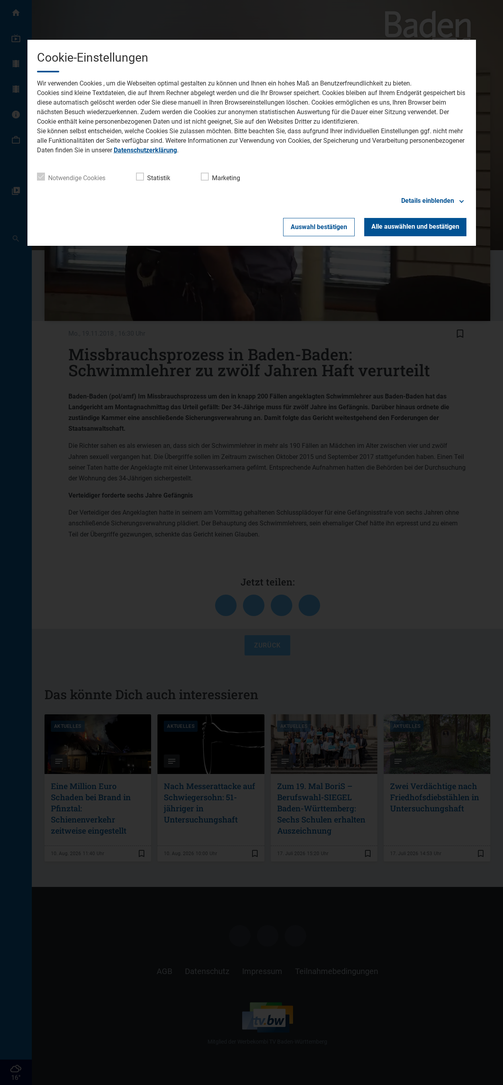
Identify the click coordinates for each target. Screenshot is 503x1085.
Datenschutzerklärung (145, 150)
